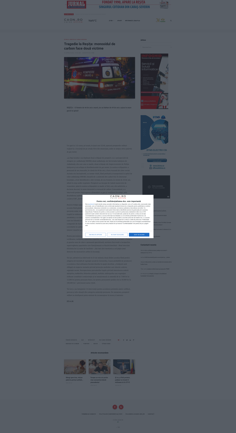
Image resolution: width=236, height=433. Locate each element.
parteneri (91, 204)
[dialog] (118, 216)
